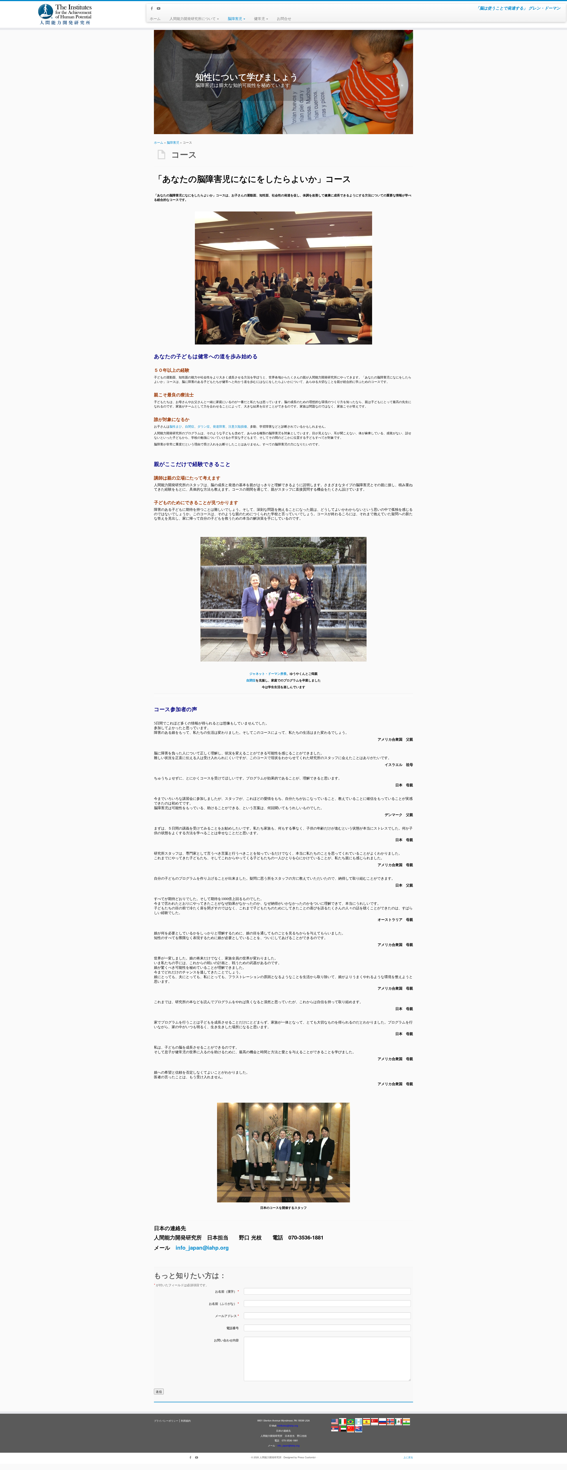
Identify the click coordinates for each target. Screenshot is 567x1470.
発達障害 (219, 426)
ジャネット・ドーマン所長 (268, 673)
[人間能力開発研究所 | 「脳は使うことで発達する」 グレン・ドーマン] (65, 14)
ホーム (155, 18)
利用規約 (186, 1420)
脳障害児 (235, 18)
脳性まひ (175, 426)
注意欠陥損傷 (237, 426)
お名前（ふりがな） (224, 1303)
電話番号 (232, 1328)
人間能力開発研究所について (193, 18)
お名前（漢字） (227, 1291)
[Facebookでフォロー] (153, 9)
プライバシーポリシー (166, 1420)
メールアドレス (227, 1315)
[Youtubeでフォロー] (160, 9)
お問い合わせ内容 (226, 1340)
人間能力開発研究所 (271, 1457)
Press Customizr (307, 1457)
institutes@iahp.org (287, 1425)
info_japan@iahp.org (202, 1247)
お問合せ (284, 18)
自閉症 (189, 426)
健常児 (260, 18)
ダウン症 (203, 426)
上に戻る (408, 1457)
